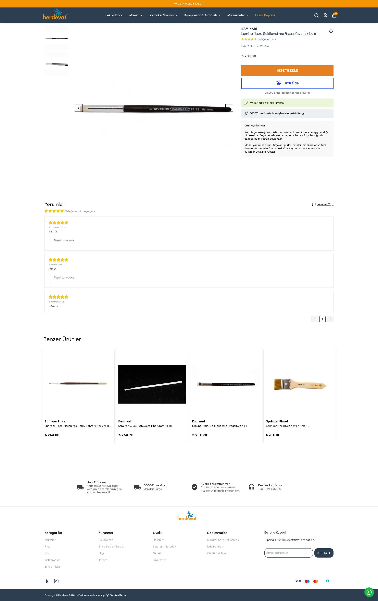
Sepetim (158, 553)
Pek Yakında (114, 15)
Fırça (47, 546)
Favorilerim (160, 560)
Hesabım (158, 540)
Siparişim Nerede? (164, 546)
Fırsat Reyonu (265, 15)
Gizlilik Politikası (216, 553)
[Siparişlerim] (325, 15)
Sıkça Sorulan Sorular (112, 546)
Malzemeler (236, 15)
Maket (134, 15)
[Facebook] (46, 581)
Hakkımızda (106, 540)
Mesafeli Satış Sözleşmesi (223, 540)
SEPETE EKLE (287, 70)
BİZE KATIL (324, 553)
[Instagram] (56, 581)
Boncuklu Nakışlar (161, 15)
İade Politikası (215, 546)
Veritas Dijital (118, 595)
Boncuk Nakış (52, 566)
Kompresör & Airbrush (200, 15)
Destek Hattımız (270, 485)
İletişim (103, 560)
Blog (101, 553)
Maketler (50, 540)
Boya (47, 553)
